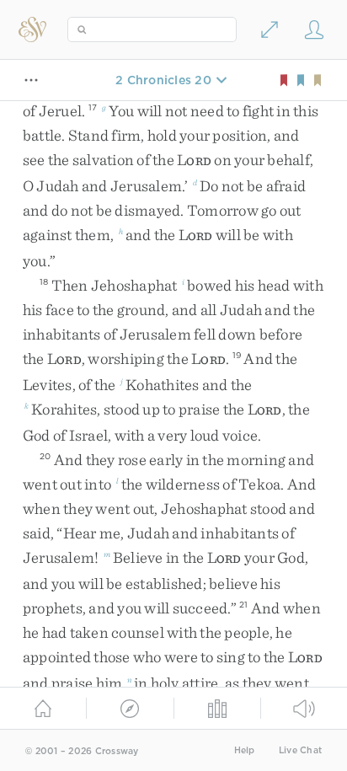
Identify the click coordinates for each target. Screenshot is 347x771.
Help (244, 750)
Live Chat (300, 750)
